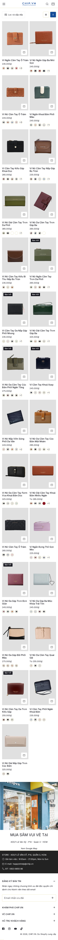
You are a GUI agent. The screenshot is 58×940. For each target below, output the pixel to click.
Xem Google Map (29, 848)
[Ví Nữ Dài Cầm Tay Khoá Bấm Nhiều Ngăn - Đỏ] (44, 503)
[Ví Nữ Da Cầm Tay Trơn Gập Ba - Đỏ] (31, 233)
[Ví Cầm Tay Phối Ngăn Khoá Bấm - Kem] (44, 719)
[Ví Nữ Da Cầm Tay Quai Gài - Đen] (35, 665)
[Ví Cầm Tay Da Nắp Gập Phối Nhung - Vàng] (3, 341)
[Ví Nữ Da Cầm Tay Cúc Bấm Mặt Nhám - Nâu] (31, 449)
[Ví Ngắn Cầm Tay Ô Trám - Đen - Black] (8, 68)
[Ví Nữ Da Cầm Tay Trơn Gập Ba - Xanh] (35, 233)
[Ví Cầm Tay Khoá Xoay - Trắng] (35, 392)
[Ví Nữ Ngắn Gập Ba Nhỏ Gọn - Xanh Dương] (44, 71)
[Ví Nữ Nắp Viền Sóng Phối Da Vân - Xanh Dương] (16, 449)
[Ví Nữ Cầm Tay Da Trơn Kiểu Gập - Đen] (8, 719)
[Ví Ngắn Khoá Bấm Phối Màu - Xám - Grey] (44, 125)
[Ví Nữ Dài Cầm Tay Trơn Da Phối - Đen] (8, 233)
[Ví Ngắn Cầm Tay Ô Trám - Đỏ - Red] (16, 68)
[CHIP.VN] (29, 4)
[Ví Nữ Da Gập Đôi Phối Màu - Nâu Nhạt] (12, 665)
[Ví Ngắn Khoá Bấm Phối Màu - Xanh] (31, 125)
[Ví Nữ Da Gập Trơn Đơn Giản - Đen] (16, 611)
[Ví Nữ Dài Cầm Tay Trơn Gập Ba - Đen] (39, 341)
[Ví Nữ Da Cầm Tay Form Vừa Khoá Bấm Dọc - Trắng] (12, 503)
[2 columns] (53, 15)
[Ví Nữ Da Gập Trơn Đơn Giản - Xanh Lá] (8, 611)
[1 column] (46, 15)
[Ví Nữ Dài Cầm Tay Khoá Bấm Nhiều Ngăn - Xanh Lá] (39, 503)
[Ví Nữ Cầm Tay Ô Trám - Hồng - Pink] (16, 122)
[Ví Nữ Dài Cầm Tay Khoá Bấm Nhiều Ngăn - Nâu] (31, 503)
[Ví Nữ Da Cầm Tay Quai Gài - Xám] (39, 665)
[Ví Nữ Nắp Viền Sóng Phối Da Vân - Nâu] (12, 449)
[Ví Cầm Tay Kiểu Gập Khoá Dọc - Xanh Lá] (16, 179)
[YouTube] (15, 929)
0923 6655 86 (16, 869)
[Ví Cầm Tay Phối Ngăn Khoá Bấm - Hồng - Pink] (39, 719)
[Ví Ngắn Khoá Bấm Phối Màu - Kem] (35, 125)
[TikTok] (21, 929)
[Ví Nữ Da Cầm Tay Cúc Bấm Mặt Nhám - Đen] (35, 449)
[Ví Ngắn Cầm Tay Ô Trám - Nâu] (3, 68)
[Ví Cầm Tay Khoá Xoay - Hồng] (39, 392)
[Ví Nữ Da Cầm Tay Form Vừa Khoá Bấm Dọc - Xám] (8, 503)
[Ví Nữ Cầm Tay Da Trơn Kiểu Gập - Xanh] (12, 719)
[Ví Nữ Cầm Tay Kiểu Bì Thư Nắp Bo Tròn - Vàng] (12, 287)
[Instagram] (9, 929)
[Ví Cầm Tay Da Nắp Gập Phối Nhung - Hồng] (8, 341)
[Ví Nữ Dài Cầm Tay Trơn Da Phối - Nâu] (16, 233)
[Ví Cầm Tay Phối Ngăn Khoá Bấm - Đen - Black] (35, 719)
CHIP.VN (32, 934)
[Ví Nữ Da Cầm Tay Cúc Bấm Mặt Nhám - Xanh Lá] (44, 449)
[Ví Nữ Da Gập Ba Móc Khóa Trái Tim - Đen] (44, 611)
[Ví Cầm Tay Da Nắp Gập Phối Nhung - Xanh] (16, 341)
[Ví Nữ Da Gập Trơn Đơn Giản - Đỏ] (3, 611)
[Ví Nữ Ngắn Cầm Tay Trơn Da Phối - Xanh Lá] (31, 287)
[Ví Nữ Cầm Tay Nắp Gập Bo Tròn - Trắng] (39, 179)
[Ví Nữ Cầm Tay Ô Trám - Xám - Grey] (8, 554)
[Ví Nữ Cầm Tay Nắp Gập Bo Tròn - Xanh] (44, 179)
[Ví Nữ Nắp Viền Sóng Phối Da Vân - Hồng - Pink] (3, 449)
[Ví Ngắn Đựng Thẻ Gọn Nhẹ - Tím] (31, 557)
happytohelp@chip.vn (23, 864)
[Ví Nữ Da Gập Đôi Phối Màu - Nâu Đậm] (8, 665)
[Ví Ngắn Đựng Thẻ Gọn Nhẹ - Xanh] (44, 557)
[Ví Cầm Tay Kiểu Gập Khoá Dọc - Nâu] (12, 179)
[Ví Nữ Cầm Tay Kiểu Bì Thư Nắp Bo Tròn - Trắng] (8, 287)
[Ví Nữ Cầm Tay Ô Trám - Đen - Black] (3, 122)
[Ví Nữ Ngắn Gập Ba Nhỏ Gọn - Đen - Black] (35, 71)
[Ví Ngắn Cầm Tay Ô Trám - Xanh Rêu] (12, 68)
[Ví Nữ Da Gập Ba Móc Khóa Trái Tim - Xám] (35, 611)
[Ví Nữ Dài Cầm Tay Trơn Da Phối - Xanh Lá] (3, 233)
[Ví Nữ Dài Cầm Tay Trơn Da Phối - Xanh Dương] (12, 233)
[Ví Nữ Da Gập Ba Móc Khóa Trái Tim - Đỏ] (39, 611)
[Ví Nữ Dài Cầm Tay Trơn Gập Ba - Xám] (44, 341)
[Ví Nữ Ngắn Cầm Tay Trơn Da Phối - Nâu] (39, 287)
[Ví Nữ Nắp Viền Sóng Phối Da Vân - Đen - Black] (8, 449)
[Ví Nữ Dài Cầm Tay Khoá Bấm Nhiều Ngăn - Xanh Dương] (35, 503)
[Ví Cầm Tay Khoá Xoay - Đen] (31, 392)
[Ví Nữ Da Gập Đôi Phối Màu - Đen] (3, 665)
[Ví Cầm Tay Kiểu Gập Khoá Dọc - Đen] (8, 179)
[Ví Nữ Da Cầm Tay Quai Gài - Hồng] (31, 665)
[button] (53, 4)
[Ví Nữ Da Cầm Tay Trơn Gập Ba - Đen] (39, 233)
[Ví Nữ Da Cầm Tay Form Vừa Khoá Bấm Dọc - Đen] (3, 503)
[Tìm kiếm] (47, 4)
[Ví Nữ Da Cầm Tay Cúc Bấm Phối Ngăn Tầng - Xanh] (3, 395)
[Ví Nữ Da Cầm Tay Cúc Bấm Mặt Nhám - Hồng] (39, 449)
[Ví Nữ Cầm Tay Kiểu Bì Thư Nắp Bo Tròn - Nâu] (3, 287)
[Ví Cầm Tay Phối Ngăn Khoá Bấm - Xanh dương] (31, 719)
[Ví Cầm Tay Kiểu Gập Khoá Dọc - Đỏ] (3, 179)
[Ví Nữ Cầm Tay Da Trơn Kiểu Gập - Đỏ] (3, 719)
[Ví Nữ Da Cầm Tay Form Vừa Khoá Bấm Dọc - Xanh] (16, 503)
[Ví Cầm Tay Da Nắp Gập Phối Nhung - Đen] (12, 341)
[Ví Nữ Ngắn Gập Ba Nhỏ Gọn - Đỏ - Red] (39, 71)
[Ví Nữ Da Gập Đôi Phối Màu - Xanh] (16, 665)
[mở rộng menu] (4, 4)
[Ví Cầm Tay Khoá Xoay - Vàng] (44, 392)
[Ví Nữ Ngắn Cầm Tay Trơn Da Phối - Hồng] (35, 287)
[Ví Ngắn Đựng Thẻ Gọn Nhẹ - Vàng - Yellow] (39, 557)
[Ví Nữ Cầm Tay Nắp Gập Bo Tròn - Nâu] (31, 179)
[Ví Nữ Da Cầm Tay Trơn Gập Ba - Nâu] (44, 233)
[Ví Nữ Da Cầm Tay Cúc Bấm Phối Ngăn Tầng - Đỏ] (8, 395)
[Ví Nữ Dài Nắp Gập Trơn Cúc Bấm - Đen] (8, 773)
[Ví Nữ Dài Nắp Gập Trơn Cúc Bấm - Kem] (3, 773)
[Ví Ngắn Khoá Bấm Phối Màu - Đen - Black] (39, 125)
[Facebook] (3, 929)
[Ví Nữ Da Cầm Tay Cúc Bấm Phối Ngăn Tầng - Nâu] (16, 395)
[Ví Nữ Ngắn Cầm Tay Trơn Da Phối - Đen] (44, 287)
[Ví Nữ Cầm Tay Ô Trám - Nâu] (8, 122)
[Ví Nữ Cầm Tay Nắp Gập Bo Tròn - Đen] (35, 179)
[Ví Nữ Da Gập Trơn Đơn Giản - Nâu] (12, 611)
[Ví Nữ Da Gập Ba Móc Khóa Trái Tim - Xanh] (31, 611)
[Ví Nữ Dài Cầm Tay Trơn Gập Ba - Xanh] (31, 341)
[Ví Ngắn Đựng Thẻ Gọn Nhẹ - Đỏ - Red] (35, 557)
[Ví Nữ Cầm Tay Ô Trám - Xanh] (12, 122)
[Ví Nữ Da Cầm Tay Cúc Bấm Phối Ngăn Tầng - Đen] (12, 395)
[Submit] (52, 897)
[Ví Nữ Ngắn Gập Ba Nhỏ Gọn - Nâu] (31, 71)
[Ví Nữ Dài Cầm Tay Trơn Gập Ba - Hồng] (35, 341)
